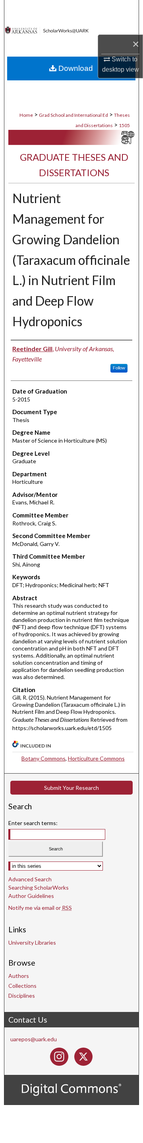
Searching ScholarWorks (38, 887)
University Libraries (32, 942)
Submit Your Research (71, 787)
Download (74, 68)
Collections (22, 985)
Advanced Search (30, 879)
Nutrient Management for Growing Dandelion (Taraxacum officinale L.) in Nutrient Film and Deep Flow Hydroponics (71, 259)
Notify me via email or (40, 907)
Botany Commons (43, 758)
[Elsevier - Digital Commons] (71, 1090)
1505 (124, 125)
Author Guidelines (31, 895)
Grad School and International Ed (73, 115)
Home (26, 115)
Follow (119, 367)
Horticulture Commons (96, 758)
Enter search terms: (33, 823)
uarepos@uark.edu (33, 1039)
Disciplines (21, 995)
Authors (18, 975)
